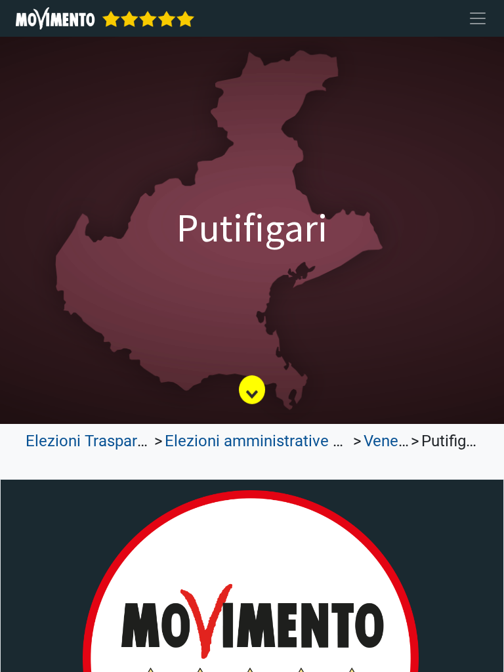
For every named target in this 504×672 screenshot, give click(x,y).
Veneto (388, 441)
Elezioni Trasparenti (94, 441)
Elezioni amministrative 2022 (266, 441)
